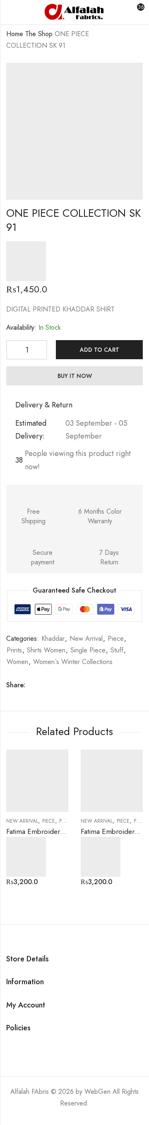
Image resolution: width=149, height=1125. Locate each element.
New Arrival (86, 638)
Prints (14, 650)
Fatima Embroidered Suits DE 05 (56, 831)
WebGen (97, 1091)
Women (17, 662)
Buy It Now (75, 376)
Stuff (117, 650)
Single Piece (88, 650)
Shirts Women (46, 650)
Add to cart (99, 350)
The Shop (39, 34)
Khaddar (53, 638)
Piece (116, 638)
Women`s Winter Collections (73, 662)
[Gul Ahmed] (26, 261)
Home (14, 34)
